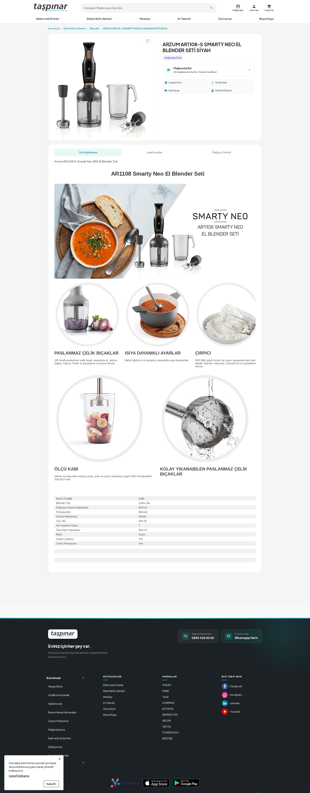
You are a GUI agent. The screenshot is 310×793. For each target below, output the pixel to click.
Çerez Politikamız (58, 721)
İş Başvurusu (55, 746)
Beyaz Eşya (266, 18)
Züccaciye (225, 18)
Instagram (236, 694)
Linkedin (235, 703)
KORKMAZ (168, 702)
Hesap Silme (55, 686)
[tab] (88, 152)
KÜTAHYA (167, 708)
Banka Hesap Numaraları (62, 712)
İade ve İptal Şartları (59, 738)
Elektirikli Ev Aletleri (99, 18)
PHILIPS (166, 685)
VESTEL (166, 726)
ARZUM (166, 720)
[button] (66, 678)
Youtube (235, 711)
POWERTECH (170, 732)
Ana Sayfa (54, 28)
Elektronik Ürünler (47, 18)
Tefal (165, 696)
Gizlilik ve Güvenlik (58, 695)
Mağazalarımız (56, 729)
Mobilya (145, 18)
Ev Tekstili (184, 18)
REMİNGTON (170, 714)
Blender (94, 28)
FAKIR (165, 691)
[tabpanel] (155, 361)
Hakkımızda (55, 703)
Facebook (236, 686)
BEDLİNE (167, 738)
